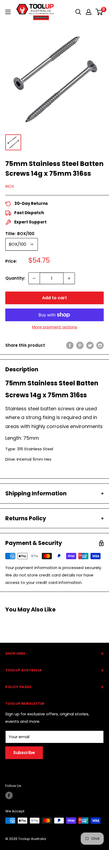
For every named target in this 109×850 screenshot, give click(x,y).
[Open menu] (8, 12)
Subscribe (24, 753)
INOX (9, 186)
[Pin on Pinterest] (80, 345)
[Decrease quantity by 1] (34, 278)
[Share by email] (100, 345)
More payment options (54, 327)
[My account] (88, 12)
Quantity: (15, 278)
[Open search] (78, 12)
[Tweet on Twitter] (90, 345)
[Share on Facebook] (70, 345)
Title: (19, 233)
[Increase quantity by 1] (69, 278)
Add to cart (54, 298)
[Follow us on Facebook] (9, 795)
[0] (99, 12)
